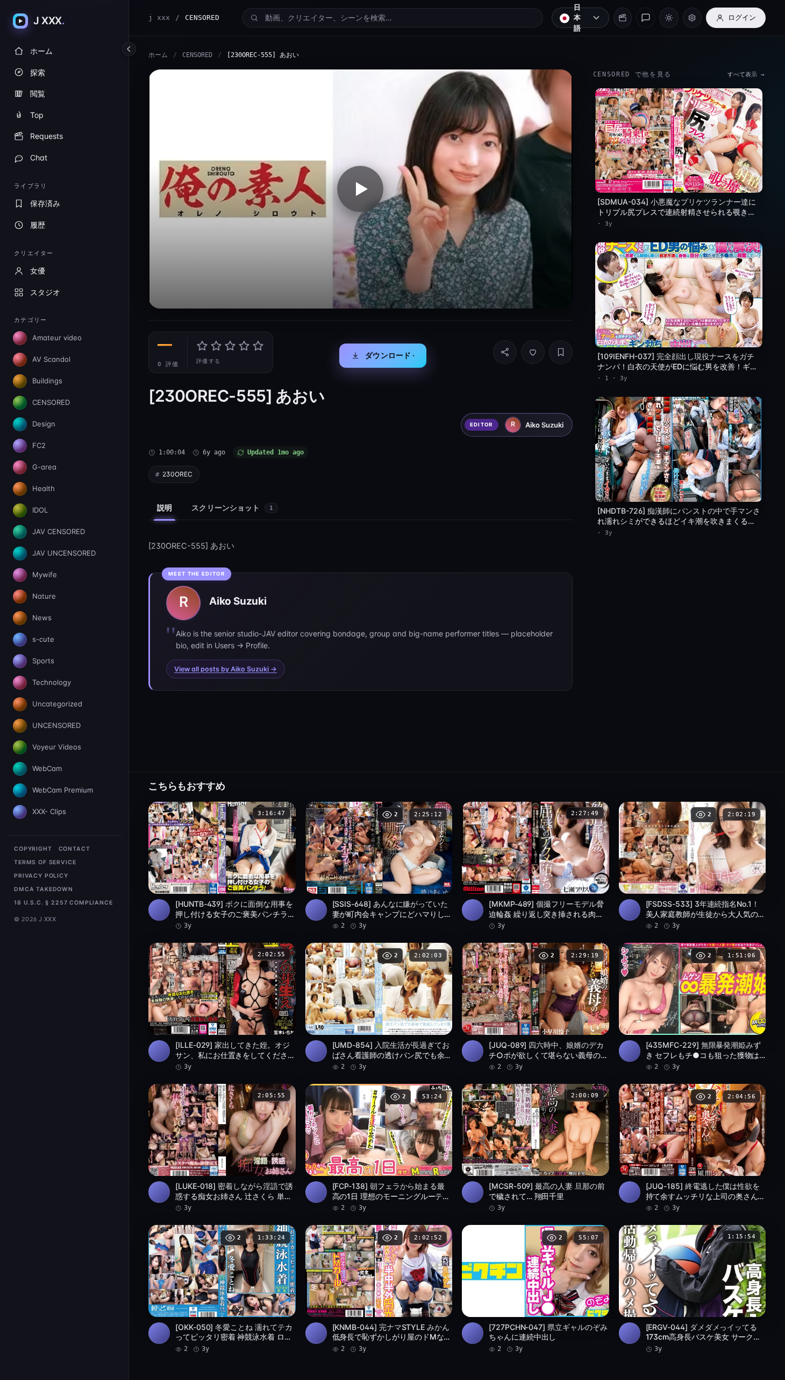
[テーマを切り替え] (668, 18)
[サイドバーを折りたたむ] (129, 49)
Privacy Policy (41, 875)
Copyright (33, 848)
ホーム (158, 55)
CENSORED (197, 55)
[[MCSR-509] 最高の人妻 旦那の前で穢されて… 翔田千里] (535, 1148)
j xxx (159, 17)
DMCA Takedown (43, 889)
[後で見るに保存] (281, 813)
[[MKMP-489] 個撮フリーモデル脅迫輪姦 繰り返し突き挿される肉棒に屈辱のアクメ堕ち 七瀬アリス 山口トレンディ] (535, 866)
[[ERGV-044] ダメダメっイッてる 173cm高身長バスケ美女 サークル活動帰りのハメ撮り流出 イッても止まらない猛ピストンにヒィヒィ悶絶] (692, 1289)
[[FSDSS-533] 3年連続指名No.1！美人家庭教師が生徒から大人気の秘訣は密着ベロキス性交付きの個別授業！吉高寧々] (692, 866)
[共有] (505, 352)
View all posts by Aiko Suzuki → (225, 669)
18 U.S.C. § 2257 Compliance (63, 902)
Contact (74, 848)
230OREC (177, 474)
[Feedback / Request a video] (645, 18)
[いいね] (533, 352)
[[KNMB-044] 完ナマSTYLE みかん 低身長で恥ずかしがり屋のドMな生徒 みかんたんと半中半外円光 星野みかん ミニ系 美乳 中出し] (379, 1289)
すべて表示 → (746, 74)
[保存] (561, 352)
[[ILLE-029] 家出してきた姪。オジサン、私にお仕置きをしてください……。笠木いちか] (222, 1007)
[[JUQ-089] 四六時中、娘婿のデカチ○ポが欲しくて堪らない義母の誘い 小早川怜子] (535, 1007)
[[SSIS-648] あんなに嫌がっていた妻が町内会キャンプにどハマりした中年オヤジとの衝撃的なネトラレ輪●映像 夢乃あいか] (379, 866)
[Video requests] (622, 18)
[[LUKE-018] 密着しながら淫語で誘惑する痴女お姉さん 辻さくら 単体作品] (222, 1148)
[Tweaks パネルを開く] (692, 18)
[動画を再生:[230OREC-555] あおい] (360, 189)
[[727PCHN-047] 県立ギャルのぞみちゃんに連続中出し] (535, 1289)
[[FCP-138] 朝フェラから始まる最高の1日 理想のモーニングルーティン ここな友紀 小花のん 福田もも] (379, 1148)
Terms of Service (45, 862)
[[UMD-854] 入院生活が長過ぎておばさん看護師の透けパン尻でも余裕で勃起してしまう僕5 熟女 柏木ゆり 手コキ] (379, 1007)
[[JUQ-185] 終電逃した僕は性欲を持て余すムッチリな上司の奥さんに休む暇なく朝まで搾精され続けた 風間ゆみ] (692, 1148)
